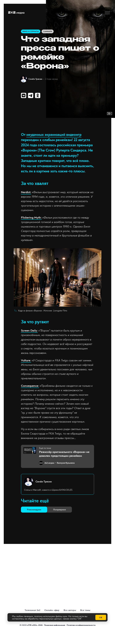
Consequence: (30, 386)
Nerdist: (26, 192)
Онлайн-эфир (51, 610)
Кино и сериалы (30, 31)
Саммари (47, 31)
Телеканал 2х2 (32, 610)
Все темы (85, 610)
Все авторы (70, 610)
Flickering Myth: (31, 217)
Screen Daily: (29, 330)
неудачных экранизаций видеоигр (53, 134)
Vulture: (26, 360)
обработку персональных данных (45, 618)
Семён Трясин (35, 79)
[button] (107, 12)
